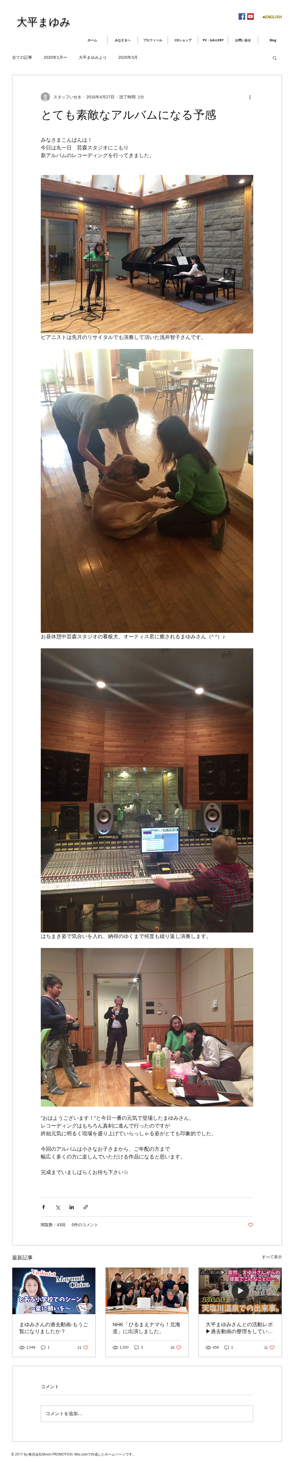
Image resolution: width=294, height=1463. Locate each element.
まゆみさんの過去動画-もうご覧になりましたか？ (53, 1328)
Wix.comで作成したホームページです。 (105, 1454)
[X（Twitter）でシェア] (57, 1207)
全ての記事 (22, 57)
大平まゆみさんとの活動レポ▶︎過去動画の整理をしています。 (239, 1328)
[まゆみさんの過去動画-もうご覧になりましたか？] (53, 1291)
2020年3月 (128, 57)
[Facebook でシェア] (43, 1207)
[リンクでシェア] (85, 1207)
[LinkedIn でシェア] (71, 1207)
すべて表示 (272, 1257)
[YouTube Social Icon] (250, 16)
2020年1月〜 (55, 57)
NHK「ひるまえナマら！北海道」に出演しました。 (146, 1328)
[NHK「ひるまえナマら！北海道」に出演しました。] (147, 1291)
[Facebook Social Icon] (242, 16)
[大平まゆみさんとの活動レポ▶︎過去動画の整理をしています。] (240, 1291)
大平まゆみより (93, 57)
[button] (274, 57)
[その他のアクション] (249, 96)
